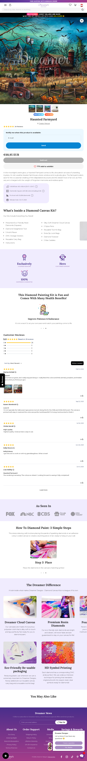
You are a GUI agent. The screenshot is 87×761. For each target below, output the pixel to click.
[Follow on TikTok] (72, 756)
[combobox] (43, 10)
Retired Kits (51, 757)
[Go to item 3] (47, 109)
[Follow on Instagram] (66, 756)
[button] (82, 756)
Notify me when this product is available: (23, 133)
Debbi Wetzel (44, 123)
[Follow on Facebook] (61, 756)
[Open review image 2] (17, 389)
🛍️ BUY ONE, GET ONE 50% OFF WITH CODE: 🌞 (43, 15)
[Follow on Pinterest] (77, 756)
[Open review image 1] (8, 389)
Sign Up (62, 722)
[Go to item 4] (55, 109)
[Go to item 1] (32, 109)
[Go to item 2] (39, 109)
